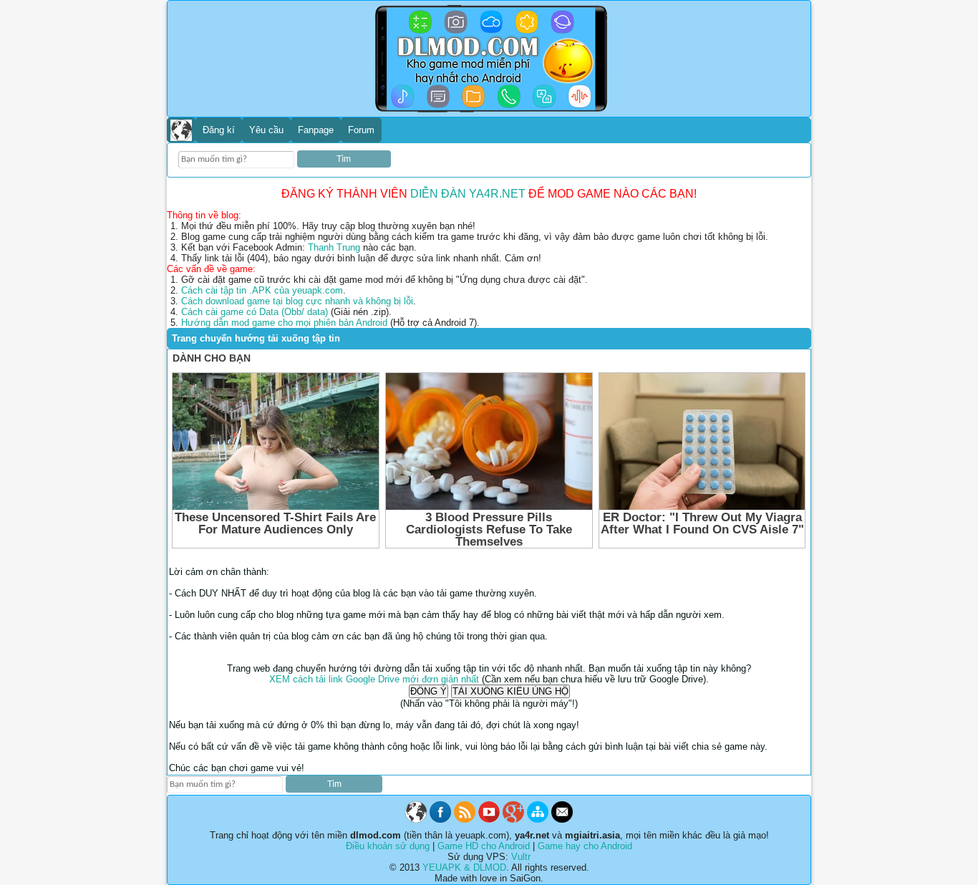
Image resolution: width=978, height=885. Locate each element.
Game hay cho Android (585, 846)
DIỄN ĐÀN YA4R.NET (468, 194)
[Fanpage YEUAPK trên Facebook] (440, 819)
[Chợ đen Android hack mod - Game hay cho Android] (416, 819)
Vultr (521, 856)
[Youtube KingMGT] (489, 819)
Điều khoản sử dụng (388, 846)
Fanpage (316, 130)
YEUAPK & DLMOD (464, 867)
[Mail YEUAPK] (562, 819)
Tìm (344, 159)
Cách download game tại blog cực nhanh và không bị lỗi (297, 301)
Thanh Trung (334, 247)
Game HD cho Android (483, 846)
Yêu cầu (266, 130)
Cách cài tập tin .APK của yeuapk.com (262, 290)
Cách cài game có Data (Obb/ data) (254, 311)
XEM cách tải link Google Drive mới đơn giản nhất (374, 679)
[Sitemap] (537, 819)
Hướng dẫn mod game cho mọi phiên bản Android (284, 322)
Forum (361, 130)
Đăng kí (219, 130)
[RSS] (464, 819)
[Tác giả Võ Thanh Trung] (513, 819)
